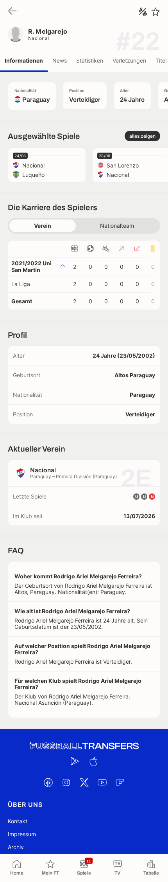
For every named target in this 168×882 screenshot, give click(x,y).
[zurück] (12, 11)
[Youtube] (102, 782)
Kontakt (17, 821)
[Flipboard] (120, 782)
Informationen (24, 60)
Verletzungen (129, 60)
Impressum (22, 834)
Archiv (16, 847)
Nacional (38, 38)
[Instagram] (66, 782)
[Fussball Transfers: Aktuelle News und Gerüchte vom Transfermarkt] (84, 746)
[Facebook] (48, 782)
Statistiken (89, 60)
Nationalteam (117, 225)
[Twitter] (84, 782)
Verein (42, 225)
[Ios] (93, 761)
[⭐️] (155, 11)
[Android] (75, 761)
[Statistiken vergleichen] (143, 11)
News (59, 60)
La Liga (20, 284)
